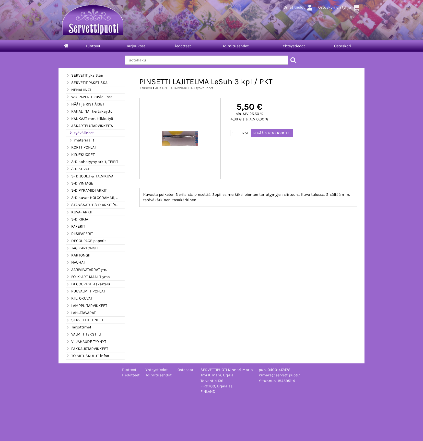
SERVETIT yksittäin (88, 75)
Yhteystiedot (294, 46)
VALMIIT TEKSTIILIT (87, 334)
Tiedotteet (182, 46)
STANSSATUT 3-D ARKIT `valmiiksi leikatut (95, 204)
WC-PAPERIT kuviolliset (91, 96)
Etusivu (146, 88)
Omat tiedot (294, 7)
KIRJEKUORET (83, 154)
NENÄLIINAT (81, 89)
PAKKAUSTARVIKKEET (89, 348)
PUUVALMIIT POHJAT (88, 291)
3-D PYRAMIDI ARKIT (89, 190)
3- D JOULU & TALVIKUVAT (93, 176)
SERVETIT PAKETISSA (89, 82)
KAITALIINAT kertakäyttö (92, 111)
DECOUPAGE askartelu (90, 284)
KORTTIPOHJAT (83, 147)
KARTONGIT (81, 255)
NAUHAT (78, 262)
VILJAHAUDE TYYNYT (88, 341)
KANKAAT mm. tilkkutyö (92, 118)
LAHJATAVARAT (83, 312)
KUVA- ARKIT (82, 212)
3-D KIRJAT (80, 219)
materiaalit (84, 140)
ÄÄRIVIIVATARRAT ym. (89, 269)
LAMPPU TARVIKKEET (89, 305)
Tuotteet (93, 46)
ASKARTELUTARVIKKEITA (92, 125)
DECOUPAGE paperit (88, 240)
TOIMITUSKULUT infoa (90, 355)
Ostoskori (342, 46)
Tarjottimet (81, 327)
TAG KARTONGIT (84, 248)
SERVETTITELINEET (87, 320)
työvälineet (84, 132)
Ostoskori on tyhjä (334, 7)
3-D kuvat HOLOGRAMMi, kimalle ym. (95, 197)
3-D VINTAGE (82, 183)
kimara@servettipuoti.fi (280, 375)
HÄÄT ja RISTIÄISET (87, 104)
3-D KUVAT (80, 168)
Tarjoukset (135, 46)
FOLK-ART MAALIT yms (90, 276)
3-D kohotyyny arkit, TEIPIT (94, 161)
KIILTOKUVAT (81, 298)
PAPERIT (78, 226)
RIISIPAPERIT (82, 233)
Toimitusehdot (236, 46)
